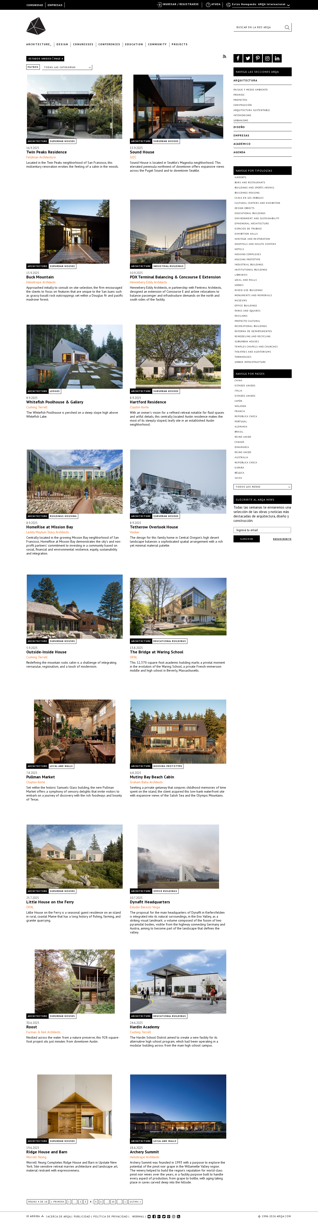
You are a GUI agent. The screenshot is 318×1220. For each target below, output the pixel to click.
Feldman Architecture (41, 157)
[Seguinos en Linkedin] (277, 58)
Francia (240, 411)
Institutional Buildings (251, 269)
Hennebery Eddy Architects (148, 282)
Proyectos (240, 99)
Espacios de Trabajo (248, 228)
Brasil (239, 431)
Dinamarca (242, 447)
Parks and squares (247, 310)
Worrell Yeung (36, 1157)
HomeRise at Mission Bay (49, 527)
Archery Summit (144, 1151)
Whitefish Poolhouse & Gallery (54, 402)
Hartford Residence (148, 402)
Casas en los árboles (249, 197)
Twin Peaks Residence (46, 152)
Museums (241, 300)
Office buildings (165, 891)
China (238, 380)
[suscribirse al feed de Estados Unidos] (224, 56)
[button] (287, 27)
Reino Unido (243, 436)
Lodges (55, 391)
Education (134, 44)
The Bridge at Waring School (156, 652)
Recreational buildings (251, 326)
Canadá (239, 442)
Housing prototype (167, 766)
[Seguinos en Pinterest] (257, 58)
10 (113, 1201)
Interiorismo (242, 115)
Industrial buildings (168, 266)
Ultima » (135, 1201)
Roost (31, 1026)
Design (62, 44)
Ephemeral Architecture (252, 223)
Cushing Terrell (36, 407)
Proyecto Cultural (247, 320)
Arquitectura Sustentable (251, 110)
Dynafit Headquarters (150, 902)
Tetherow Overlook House (154, 527)
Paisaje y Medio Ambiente (250, 89)
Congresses (83, 44)
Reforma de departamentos (253, 331)
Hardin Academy (144, 1026)
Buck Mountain (40, 277)
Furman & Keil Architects (43, 1032)
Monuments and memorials (253, 295)
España (239, 467)
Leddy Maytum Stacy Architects (47, 532)
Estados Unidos (40, 58)
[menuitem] (258, 6)
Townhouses (243, 356)
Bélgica (239, 472)
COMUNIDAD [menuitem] (35, 5)
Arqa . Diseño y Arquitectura (37, 24)
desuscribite (282, 539)
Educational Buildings (169, 641)
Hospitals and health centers (255, 244)
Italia (238, 390)
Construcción (242, 105)
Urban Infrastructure (250, 362)
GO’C (133, 157)
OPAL (133, 657)
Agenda (239, 152)
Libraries (241, 274)
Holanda (240, 406)
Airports (240, 177)
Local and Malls (61, 766)
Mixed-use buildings (249, 290)
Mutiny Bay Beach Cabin (152, 777)
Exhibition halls (246, 233)
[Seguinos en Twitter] (247, 58)
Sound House (142, 152)
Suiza (238, 477)
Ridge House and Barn (46, 1151)
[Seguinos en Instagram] (267, 58)
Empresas (241, 135)
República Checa (246, 416)
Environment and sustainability (257, 218)
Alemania (241, 426)
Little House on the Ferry (50, 902)
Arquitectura (245, 80)
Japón (238, 400)
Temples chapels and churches (256, 346)
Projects (180, 44)
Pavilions (241, 315)
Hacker (134, 532)
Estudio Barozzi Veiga (145, 907)
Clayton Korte (139, 407)
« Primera (57, 1201)
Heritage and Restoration (252, 238)
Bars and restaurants (250, 182)
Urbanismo (240, 120)
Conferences (109, 44)
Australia (241, 457)
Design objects (244, 208)
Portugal (241, 421)
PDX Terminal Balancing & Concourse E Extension (175, 277)
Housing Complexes (248, 254)
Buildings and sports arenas (254, 187)
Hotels (239, 249)
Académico (242, 144)
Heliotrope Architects (41, 282)
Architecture (37, 141)
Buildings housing (63, 516)
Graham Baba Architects (146, 782)
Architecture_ (39, 44)
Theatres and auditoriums (253, 351)
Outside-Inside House (46, 652)
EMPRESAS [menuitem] (55, 5)
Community (157, 44)
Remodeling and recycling (253, 336)
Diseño (239, 127)
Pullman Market (40, 777)
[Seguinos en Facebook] (238, 58)
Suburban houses (62, 141)
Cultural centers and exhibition (257, 202)
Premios (238, 94)
